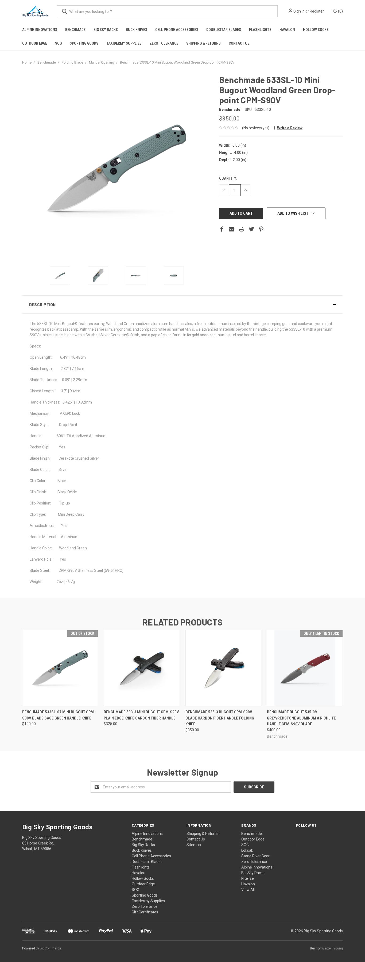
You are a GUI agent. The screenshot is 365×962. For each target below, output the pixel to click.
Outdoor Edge (34, 43)
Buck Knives (136, 30)
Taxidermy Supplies (124, 43)
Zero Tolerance (164, 43)
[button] (182, 304)
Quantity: (228, 178)
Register (317, 11)
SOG (58, 43)
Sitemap (194, 845)
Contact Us (239, 43)
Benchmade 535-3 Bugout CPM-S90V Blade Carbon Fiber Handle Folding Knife (219, 718)
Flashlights (260, 30)
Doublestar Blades (223, 30)
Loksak (247, 850)
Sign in (299, 11)
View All (248, 889)
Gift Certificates (145, 912)
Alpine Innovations (39, 30)
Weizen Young (332, 948)
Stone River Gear (255, 856)
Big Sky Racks (106, 30)
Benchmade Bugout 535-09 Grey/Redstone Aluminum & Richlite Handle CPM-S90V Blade (301, 718)
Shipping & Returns (203, 43)
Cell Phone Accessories (176, 30)
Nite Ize (247, 878)
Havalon (287, 30)
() (340, 11)
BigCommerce (50, 948)
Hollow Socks (316, 30)
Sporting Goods (84, 43)
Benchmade (75, 30)
